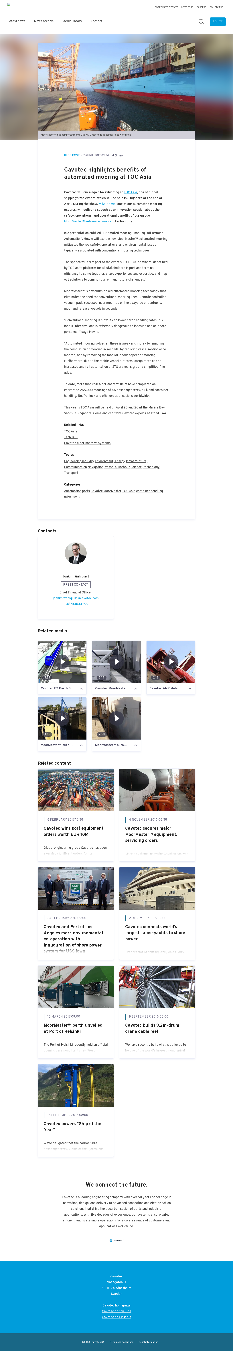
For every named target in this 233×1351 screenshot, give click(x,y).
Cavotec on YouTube (116, 1311)
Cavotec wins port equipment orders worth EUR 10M (74, 831)
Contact (96, 21)
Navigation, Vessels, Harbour (109, 467)
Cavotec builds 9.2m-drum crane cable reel (152, 1028)
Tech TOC (71, 437)
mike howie (72, 497)
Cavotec (97, 491)
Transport (71, 473)
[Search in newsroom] (201, 22)
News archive (44, 21)
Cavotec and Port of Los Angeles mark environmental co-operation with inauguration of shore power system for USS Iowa (73, 939)
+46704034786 (76, 604)
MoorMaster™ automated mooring (89, 222)
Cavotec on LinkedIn (116, 1317)
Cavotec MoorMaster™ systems (87, 443)
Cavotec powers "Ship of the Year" (72, 1127)
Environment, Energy (110, 461)
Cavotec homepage (116, 1306)
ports (86, 491)
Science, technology (145, 467)
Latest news (16, 21)
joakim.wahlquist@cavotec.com (76, 598)
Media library (72, 21)
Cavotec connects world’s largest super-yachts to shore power (155, 933)
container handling (149, 491)
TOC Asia (130, 192)
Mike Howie (107, 204)
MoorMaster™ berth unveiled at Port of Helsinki (73, 1028)
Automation (72, 491)
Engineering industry (79, 461)
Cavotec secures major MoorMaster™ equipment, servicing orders (151, 834)
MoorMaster (112, 491)
